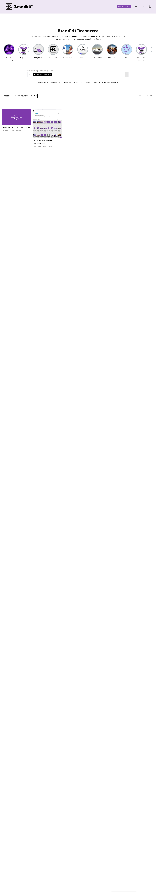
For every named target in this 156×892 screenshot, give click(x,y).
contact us (86, 39)
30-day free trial (124, 6)
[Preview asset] (16, 117)
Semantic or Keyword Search (40, 70)
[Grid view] (143, 96)
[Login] (149, 6)
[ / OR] (50, 71)
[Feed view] (151, 96)
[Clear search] (126, 74)
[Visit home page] (19, 6)
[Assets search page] (144, 6)
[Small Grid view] (147, 96)
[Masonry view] (139, 96)
